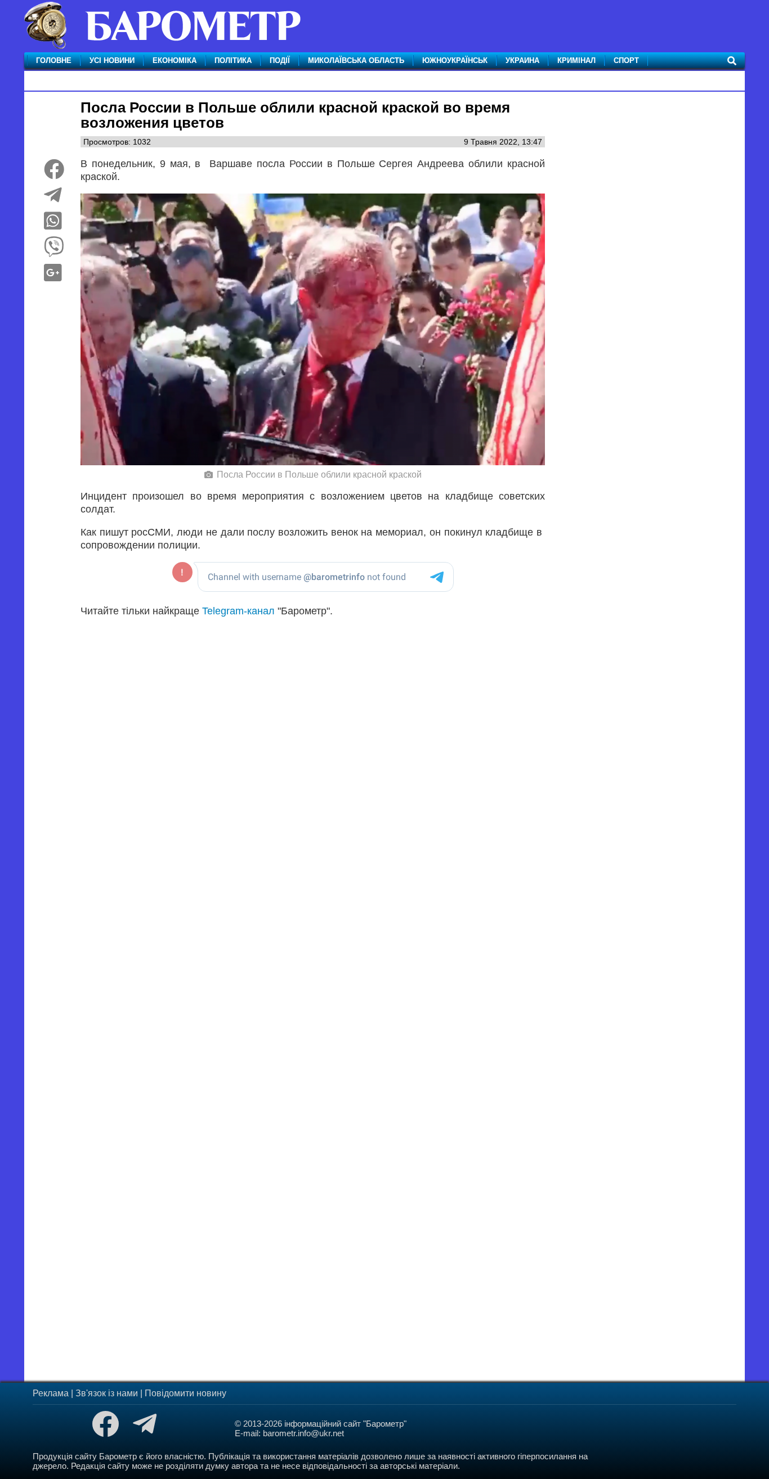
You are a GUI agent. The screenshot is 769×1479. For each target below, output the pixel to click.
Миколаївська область (356, 60)
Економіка (174, 60)
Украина (522, 60)
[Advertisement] (313, 767)
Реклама (51, 1393)
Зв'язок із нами (106, 1393)
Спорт (626, 60)
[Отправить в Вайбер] (54, 251)
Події (280, 60)
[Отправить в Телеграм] (53, 199)
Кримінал (576, 60)
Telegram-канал (238, 611)
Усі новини (112, 60)
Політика (233, 60)
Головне (53, 60)
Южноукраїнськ (455, 60)
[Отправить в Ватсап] (53, 225)
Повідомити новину (185, 1393)
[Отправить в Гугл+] (53, 276)
